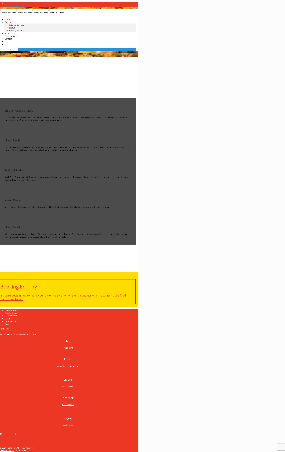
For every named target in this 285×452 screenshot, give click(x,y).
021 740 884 (9, 3)
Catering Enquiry (11, 313)
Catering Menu (10, 315)
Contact (7, 324)
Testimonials (10, 321)
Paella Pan (4, 328)
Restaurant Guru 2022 (26, 334)
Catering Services (11, 310)
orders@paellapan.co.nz (15, 6)
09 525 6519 (67, 348)
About (7, 318)
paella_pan (68, 425)
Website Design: (7, 450)
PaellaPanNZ (68, 404)
